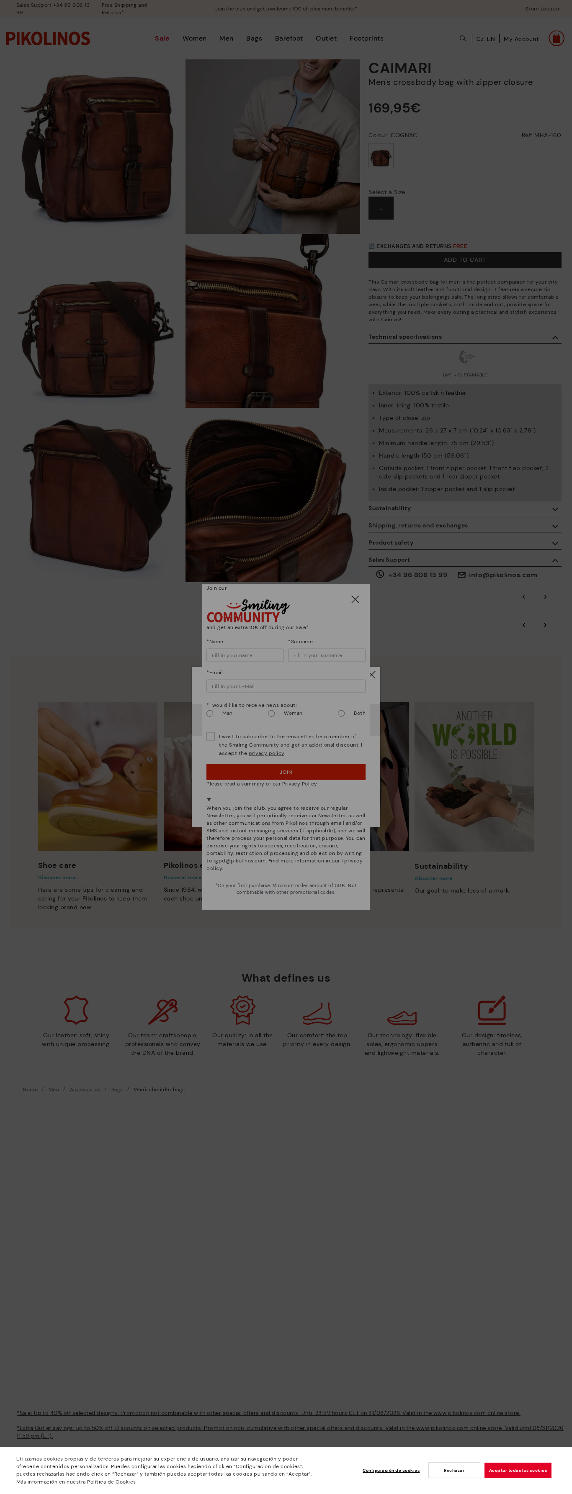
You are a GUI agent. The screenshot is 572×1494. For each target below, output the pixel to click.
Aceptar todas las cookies (518, 1470)
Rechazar (454, 1470)
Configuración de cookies (391, 1470)
